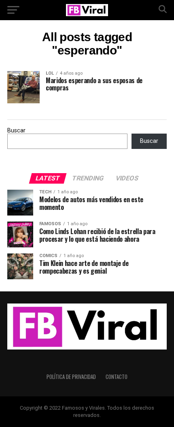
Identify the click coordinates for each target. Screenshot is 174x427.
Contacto (116, 377)
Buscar (16, 130)
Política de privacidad (71, 377)
